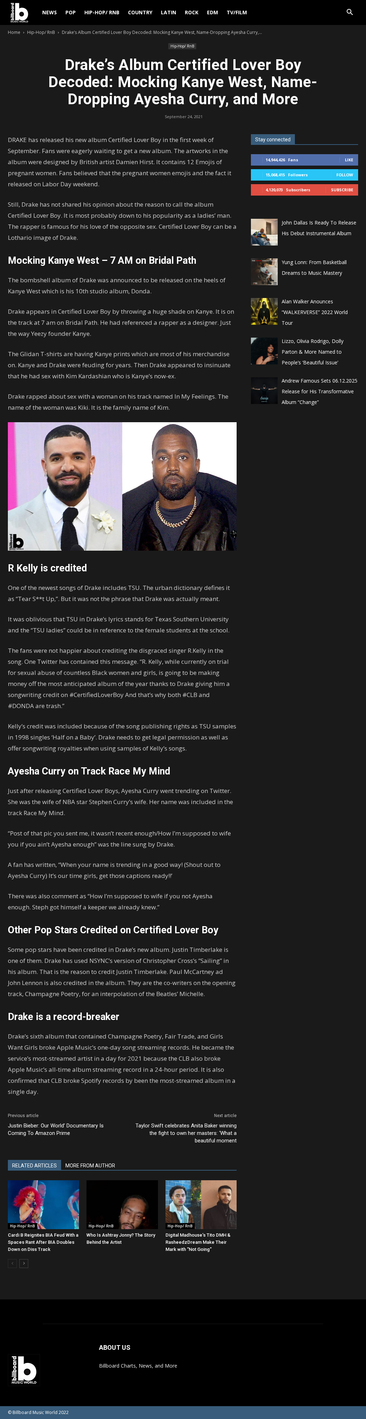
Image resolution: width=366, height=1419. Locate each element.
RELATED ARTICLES (34, 1165)
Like (349, 159)
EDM (212, 12)
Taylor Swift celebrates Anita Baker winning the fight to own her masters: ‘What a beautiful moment (186, 1133)
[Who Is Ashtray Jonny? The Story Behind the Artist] (122, 1204)
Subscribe (342, 189)
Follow (344, 174)
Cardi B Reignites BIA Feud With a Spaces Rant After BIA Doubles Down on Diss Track (43, 1242)
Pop (70, 12)
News (49, 12)
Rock (191, 12)
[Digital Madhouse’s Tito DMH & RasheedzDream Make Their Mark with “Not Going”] (201, 1204)
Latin (168, 12)
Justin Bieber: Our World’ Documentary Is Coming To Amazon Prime (56, 1129)
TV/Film (237, 12)
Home (14, 32)
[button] (349, 13)
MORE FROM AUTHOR (90, 1165)
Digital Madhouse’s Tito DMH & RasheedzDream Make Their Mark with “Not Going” (198, 1242)
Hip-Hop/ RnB (101, 12)
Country (140, 12)
